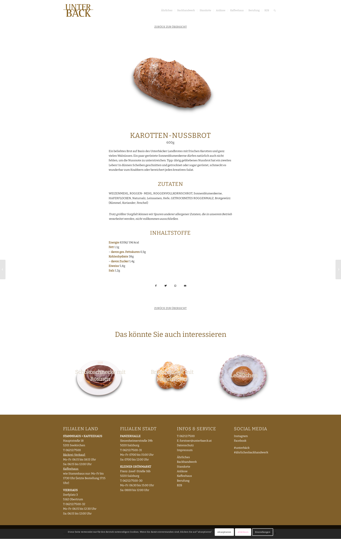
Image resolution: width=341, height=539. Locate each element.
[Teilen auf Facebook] (156, 285)
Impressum (185, 450)
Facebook (240, 440)
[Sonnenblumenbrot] (3, 269)
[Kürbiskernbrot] (338, 269)
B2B (179, 485)
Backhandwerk (187, 461)
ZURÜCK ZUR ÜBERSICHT (170, 26)
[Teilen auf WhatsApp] (175, 285)
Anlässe (182, 471)
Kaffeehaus (184, 476)
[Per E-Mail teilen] (185, 285)
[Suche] (274, 10)
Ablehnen (243, 532)
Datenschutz (185, 445)
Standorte (183, 466)
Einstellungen (262, 532)
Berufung (183, 480)
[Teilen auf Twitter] (165, 285)
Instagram (241, 436)
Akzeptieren (224, 532)
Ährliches (183, 457)
